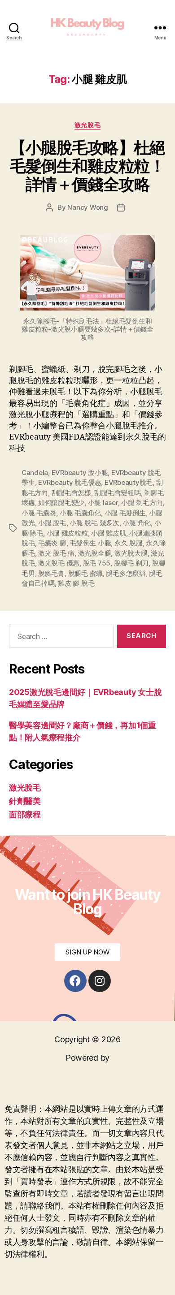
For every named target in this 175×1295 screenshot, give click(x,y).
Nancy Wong (87, 207)
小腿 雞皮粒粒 (67, 533)
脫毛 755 (96, 563)
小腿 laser (103, 502)
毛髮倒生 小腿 (90, 543)
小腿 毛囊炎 (39, 513)
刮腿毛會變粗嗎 (117, 492)
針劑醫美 (25, 801)
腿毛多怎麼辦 (125, 573)
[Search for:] (59, 638)
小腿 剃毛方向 (141, 502)
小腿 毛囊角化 (80, 513)
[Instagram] (99, 981)
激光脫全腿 (94, 553)
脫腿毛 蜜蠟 (85, 573)
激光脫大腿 (131, 553)
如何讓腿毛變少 (61, 502)
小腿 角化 (136, 522)
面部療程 (25, 814)
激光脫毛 (87, 125)
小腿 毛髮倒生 (125, 513)
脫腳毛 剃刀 (131, 563)
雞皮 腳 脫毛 (76, 583)
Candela (35, 472)
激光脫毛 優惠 (58, 563)
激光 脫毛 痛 (56, 553)
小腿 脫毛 (52, 522)
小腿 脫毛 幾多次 (94, 522)
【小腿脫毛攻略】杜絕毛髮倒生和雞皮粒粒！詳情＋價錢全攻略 (87, 166)
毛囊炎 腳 (52, 543)
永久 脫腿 (128, 543)
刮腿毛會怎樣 (71, 492)
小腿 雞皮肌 (108, 533)
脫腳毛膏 (51, 573)
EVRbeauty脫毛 (129, 482)
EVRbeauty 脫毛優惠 (69, 482)
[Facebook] (75, 981)
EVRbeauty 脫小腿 (80, 472)
